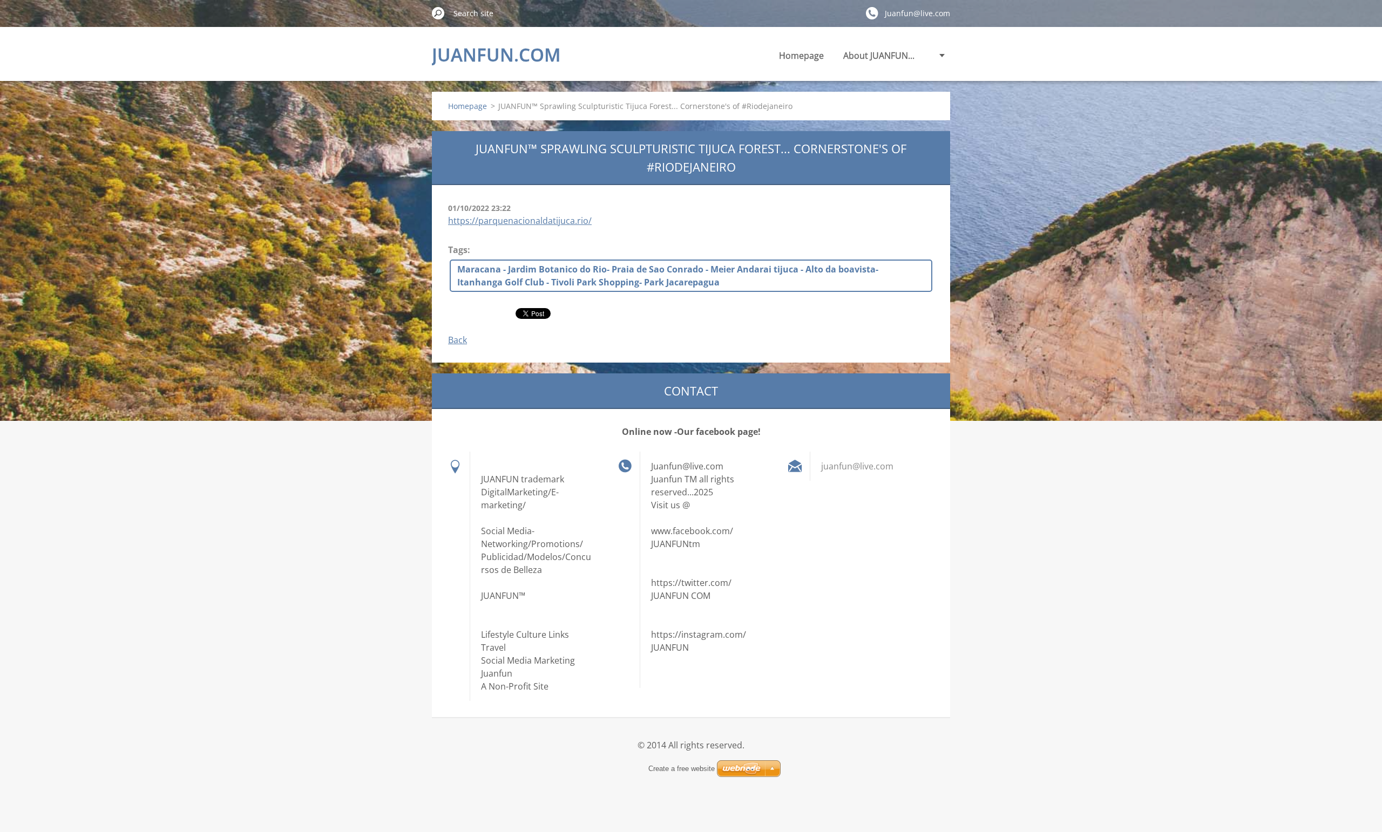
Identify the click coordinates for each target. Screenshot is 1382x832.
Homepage (801, 56)
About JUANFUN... (878, 56)
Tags (458, 250)
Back (457, 340)
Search (438, 13)
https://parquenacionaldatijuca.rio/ (520, 221)
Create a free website (681, 769)
